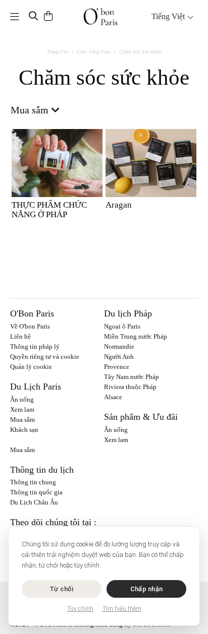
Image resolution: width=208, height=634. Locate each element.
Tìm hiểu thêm (121, 608)
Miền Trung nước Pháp (135, 336)
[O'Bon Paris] (100, 17)
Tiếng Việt (169, 16)
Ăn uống (22, 399)
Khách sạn (24, 429)
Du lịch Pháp (128, 313)
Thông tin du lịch (42, 470)
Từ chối (61, 589)
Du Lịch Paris (35, 387)
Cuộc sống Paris (94, 51)
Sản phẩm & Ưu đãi (141, 417)
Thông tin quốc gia (36, 492)
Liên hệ (20, 336)
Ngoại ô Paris (122, 326)
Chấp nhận (146, 589)
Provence (116, 366)
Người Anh (119, 356)
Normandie (119, 346)
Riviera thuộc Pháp (130, 387)
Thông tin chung (33, 482)
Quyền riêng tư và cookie (44, 356)
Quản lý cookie (31, 366)
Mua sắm (22, 419)
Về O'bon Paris (30, 326)
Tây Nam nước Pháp (131, 377)
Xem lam (22, 409)
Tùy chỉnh (80, 608)
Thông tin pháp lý (35, 346)
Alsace (113, 397)
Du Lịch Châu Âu (34, 502)
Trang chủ (58, 51)
